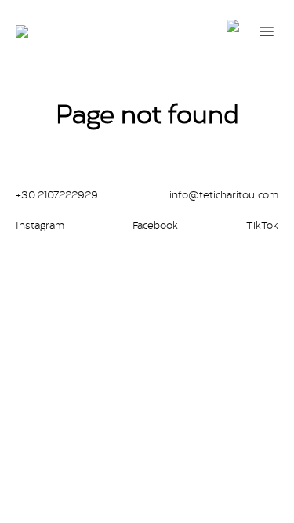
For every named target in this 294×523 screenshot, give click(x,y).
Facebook (155, 224)
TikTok (262, 224)
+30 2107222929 (57, 194)
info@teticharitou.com (223, 194)
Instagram (40, 224)
